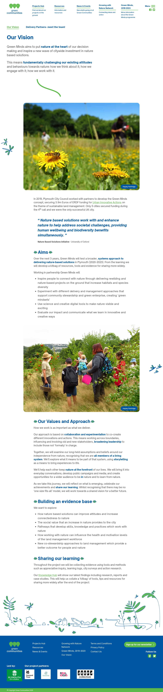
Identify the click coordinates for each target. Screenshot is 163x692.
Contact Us (96, 651)
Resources (37, 647)
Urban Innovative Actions (107, 202)
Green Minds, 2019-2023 (74, 651)
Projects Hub (38, 643)
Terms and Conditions (101, 643)
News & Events (39, 651)
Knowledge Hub (47, 575)
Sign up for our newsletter (139, 644)
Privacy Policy (97, 647)
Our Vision (13, 27)
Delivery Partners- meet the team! (45, 27)
